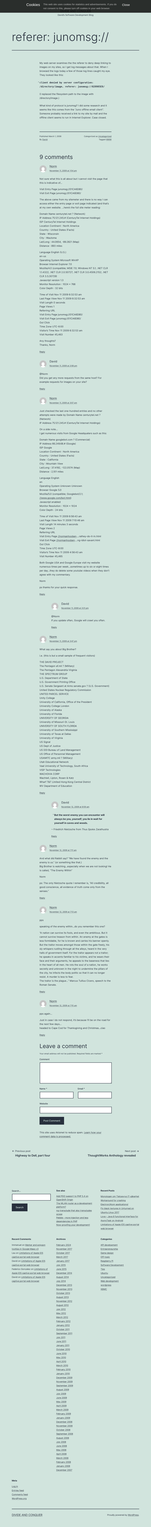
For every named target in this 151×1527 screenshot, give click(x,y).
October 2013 (63, 1293)
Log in (15, 1486)
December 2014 (64, 1273)
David (45, 139)
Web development (110, 1281)
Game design (107, 1253)
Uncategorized (104, 136)
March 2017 (62, 1257)
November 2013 (64, 1289)
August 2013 (62, 1297)
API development (109, 1245)
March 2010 (62, 1365)
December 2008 (64, 1422)
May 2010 (61, 1357)
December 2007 (64, 1470)
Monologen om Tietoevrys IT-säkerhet (120, 1196)
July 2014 (61, 1281)
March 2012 (62, 1317)
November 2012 (64, 1301)
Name (43, 1088)
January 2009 (63, 1418)
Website (44, 1103)
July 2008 (61, 1442)
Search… (16, 1191)
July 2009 (61, 1393)
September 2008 (64, 1434)
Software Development (112, 1265)
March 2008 (62, 1458)
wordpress (106, 1285)
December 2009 (64, 1377)
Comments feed (20, 1494)
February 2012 (63, 1321)
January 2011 (62, 1345)
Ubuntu (104, 1273)
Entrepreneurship (109, 1249)
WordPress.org (19, 1498)
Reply (42, 352)
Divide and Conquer (27, 1515)
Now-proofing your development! (73, 1225)
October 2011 (63, 1329)
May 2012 (61, 1313)
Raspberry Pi (107, 1261)
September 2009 (64, 1385)
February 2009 (63, 1413)
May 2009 (61, 1401)
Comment (45, 1059)
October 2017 (63, 1253)
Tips (103, 1269)
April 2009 (61, 1405)
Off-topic (105, 1257)
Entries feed (18, 1490)
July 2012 (61, 1309)
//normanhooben (67, 536)
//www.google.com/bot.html (55, 498)
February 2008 (63, 1462)
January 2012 (63, 1325)
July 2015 (61, 1265)
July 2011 (60, 1337)
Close (126, 4)
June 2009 (61, 1397)
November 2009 (64, 1381)
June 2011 (61, 1341)
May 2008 (61, 1450)
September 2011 (64, 1333)
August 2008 (62, 1438)
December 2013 (64, 1285)
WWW (108, 139)
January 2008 (63, 1466)
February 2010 (63, 1369)
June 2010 (61, 1353)
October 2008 (63, 1430)
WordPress (133, 1515)
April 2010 (61, 1361)
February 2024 (63, 1245)
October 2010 (63, 1349)
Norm (53, 166)
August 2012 (62, 1305)
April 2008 (61, 1454)
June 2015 (61, 1269)
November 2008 (64, 1426)
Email (81, 1088)
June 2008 (61, 1446)
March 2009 (62, 1409)
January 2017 (63, 1261)
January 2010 (63, 1373)
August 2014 (62, 1277)
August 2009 (62, 1389)
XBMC (104, 1289)
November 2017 (64, 1249)
